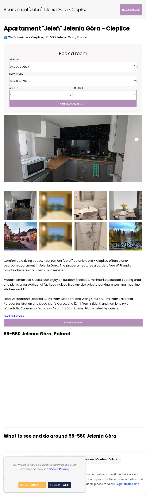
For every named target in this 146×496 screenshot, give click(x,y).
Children (79, 88)
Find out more (14, 316)
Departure (16, 74)
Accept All (59, 485)
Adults (13, 88)
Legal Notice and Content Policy (94, 459)
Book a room (131, 10)
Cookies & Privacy (56, 469)
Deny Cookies (32, 485)
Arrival (14, 59)
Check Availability (73, 103)
